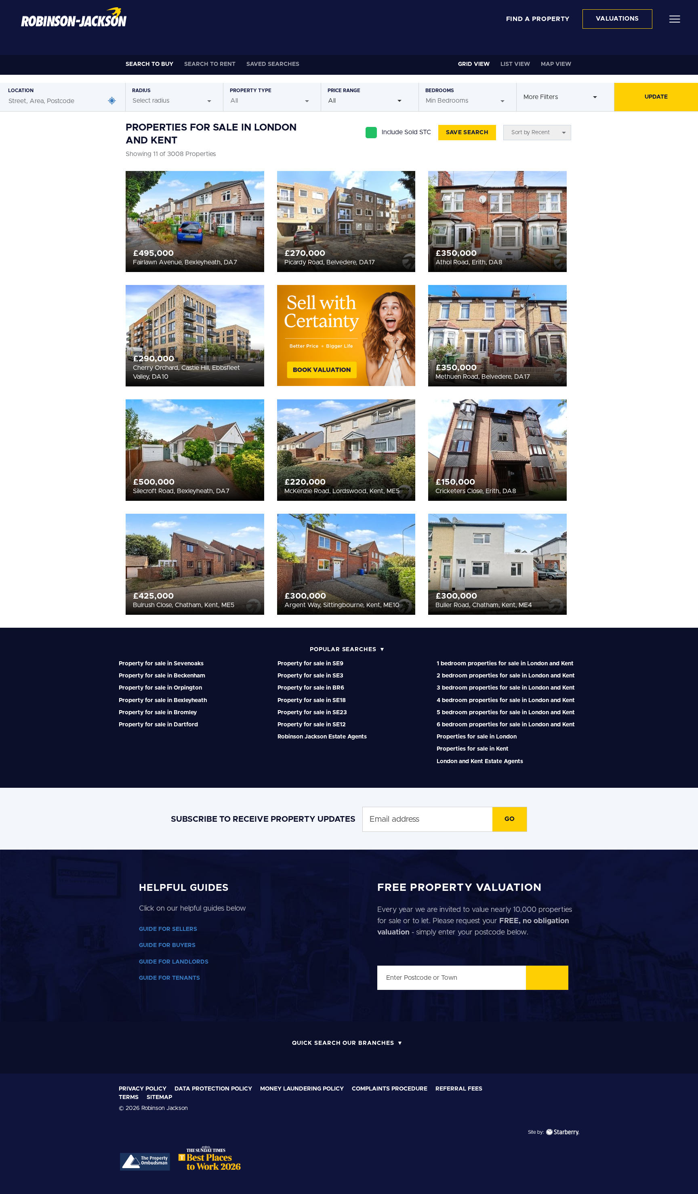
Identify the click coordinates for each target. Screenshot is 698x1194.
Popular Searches (343, 649)
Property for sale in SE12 (312, 725)
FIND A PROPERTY (538, 19)
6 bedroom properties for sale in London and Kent (506, 725)
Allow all (614, 1077)
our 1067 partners (172, 1085)
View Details (195, 219)
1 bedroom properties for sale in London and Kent (505, 664)
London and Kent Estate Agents (480, 761)
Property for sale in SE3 (310, 676)
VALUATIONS (617, 19)
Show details (436, 1178)
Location (21, 90)
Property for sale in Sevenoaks (161, 664)
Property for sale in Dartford (158, 725)
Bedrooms (439, 90)
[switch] (248, 1177)
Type (250, 90)
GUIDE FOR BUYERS (167, 945)
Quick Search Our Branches (343, 1043)
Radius (141, 90)
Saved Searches (272, 64)
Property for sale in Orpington (160, 688)
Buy (149, 64)
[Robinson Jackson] (73, 17)
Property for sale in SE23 (312, 712)
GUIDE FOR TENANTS (169, 978)
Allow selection (614, 1103)
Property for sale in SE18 (312, 700)
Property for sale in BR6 (311, 688)
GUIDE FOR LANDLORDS (173, 962)
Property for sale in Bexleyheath (163, 700)
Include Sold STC (406, 132)
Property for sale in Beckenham (162, 676)
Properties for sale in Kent (473, 749)
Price (344, 90)
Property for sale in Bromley (158, 712)
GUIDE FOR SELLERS (168, 929)
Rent (209, 64)
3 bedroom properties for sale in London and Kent (506, 688)
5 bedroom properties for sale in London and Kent (506, 712)
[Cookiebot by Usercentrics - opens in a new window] (68, 1178)
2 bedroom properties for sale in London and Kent (506, 676)
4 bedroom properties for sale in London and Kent (506, 700)
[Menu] (674, 18)
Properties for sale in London (477, 737)
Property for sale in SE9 (310, 664)
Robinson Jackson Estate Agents (322, 737)
